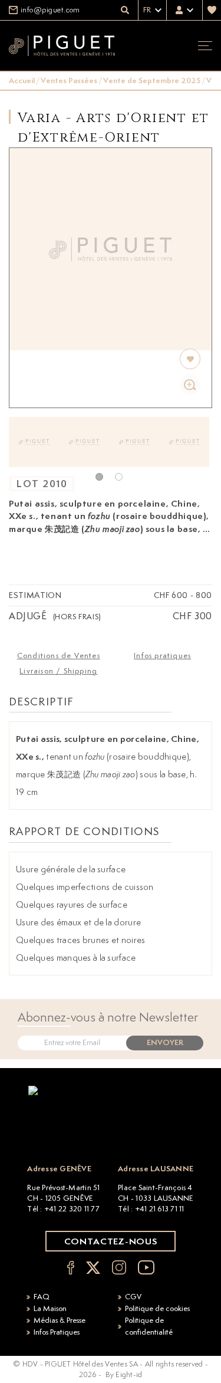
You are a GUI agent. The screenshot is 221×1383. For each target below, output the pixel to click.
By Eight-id (124, 1374)
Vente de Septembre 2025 (151, 80)
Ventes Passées (69, 80)
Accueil (22, 80)
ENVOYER (165, 1042)
